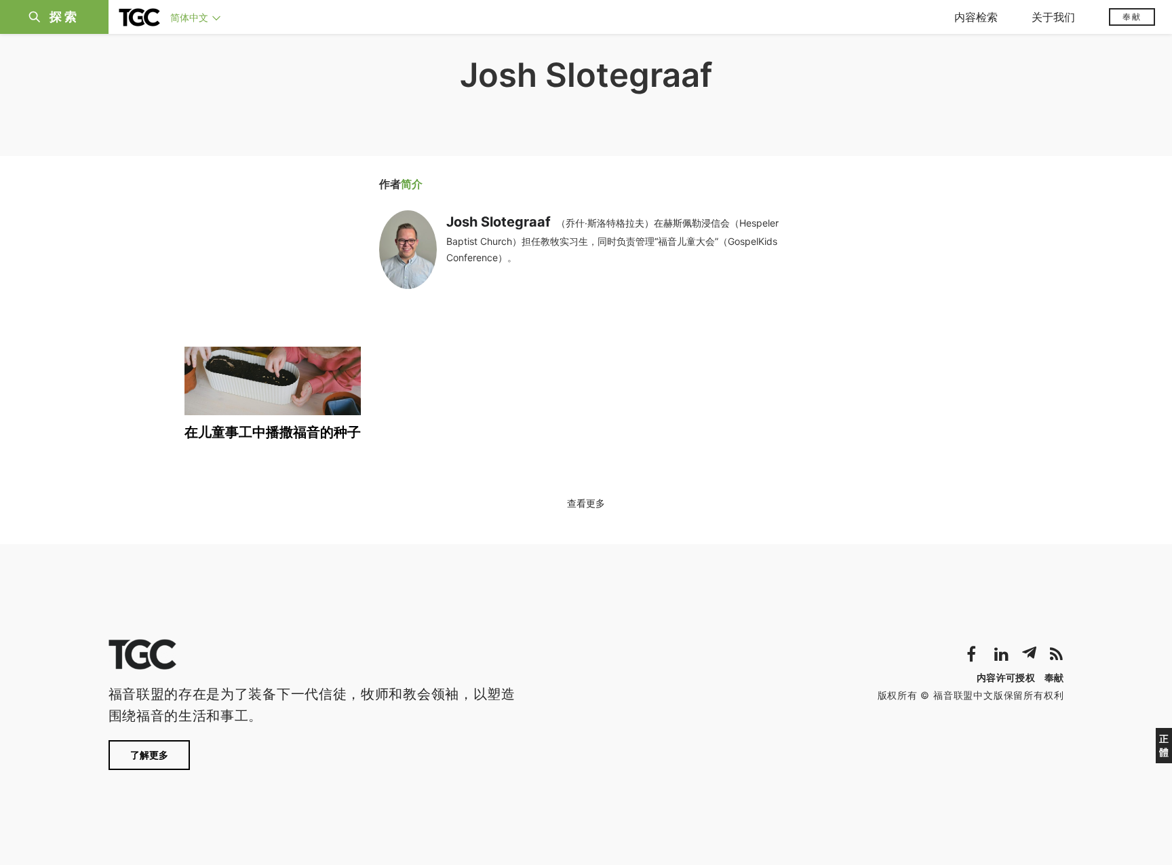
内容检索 (976, 17)
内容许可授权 (1006, 677)
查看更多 (586, 503)
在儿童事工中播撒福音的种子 (272, 432)
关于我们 (1053, 17)
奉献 (1131, 17)
